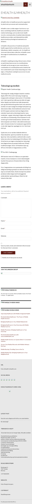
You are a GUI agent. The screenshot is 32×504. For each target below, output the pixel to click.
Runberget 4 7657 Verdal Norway (4, 469)
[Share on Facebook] (2, 380)
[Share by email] (15, 380)
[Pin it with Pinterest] (10, 380)
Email (3, 228)
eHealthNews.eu (11, 290)
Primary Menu (30, 4)
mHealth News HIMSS (12, 302)
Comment (4, 197)
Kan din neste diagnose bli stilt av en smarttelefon (15, 418)
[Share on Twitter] (4, 380)
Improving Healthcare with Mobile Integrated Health (15, 313)
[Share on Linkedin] (12, 380)
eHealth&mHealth (7, 4)
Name (3, 221)
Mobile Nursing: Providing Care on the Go (12, 349)
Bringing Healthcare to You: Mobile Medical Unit (14, 322)
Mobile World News (12, 310)
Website (3, 236)
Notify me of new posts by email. (12, 257)
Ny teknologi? (4, 421)
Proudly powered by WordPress (8, 501)
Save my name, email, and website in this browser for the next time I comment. (15, 247)
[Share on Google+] (7, 380)
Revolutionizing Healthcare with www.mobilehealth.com (10, 335)
